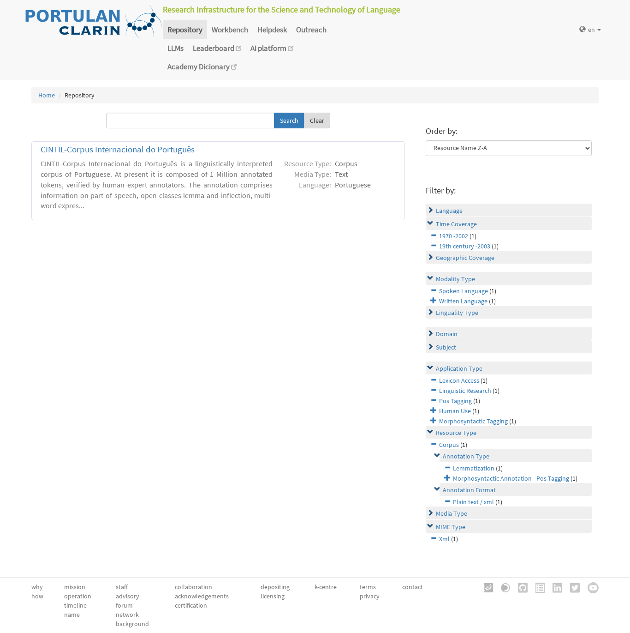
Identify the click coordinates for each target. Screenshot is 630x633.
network (127, 614)
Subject (446, 347)
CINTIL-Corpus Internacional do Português (118, 149)
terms (368, 587)
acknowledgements (202, 596)
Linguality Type (457, 312)
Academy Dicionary (199, 66)
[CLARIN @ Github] (519, 587)
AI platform (269, 48)
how (37, 596)
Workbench (230, 29)
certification (191, 605)
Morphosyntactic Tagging (473, 421)
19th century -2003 (464, 246)
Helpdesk (272, 29)
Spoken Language (463, 291)
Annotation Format (469, 490)
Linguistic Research (465, 390)
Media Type (451, 513)
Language (449, 210)
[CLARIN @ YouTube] (590, 587)
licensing (273, 596)
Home (46, 95)
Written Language (463, 301)
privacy (370, 596)
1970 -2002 (453, 236)
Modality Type (455, 279)
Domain (447, 334)
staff (122, 587)
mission (74, 587)
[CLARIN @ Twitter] (572, 587)
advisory (127, 596)
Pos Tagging (455, 401)
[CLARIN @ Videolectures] (502, 587)
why (37, 587)
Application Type (459, 368)
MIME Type (450, 527)
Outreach (311, 29)
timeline (75, 605)
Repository (184, 29)
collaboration (193, 587)
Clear (317, 120)
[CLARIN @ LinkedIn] (554, 587)
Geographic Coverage (465, 257)
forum (124, 605)
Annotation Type (466, 456)
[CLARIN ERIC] (485, 587)
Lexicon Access (459, 380)
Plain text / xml (473, 502)
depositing (275, 587)
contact (412, 587)
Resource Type (456, 432)
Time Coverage (456, 224)
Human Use (455, 411)
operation (77, 596)
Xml (444, 539)
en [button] (592, 29)
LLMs (175, 48)
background (132, 624)
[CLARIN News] (537, 587)
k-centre (326, 587)
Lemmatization (473, 468)
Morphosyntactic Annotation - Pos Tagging (511, 478)
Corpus (449, 444)
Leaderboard (214, 48)
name (72, 614)
